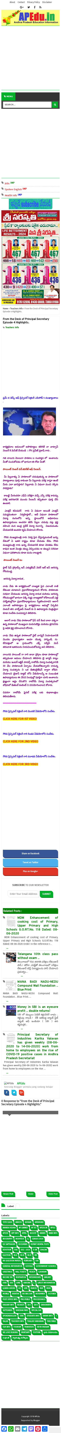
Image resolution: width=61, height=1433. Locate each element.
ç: (28, 1239)
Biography (7, 1239)
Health (32, 1272)
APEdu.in (43, 1228)
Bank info (53, 1233)
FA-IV (29, 1255)
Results (20, 1305)
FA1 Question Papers (12, 1261)
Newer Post (8, 1194)
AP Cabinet (23, 1228)
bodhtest (20, 1239)
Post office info (10, 1299)
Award (43, 1233)
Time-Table (51, 1321)
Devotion (7, 1250)
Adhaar (28, 1222)
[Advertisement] (30, 59)
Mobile (6, 1294)
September (7, 1310)
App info (15, 1233)
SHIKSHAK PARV (22, 1310)
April (24, 1233)
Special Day (36, 1310)
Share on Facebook (30, 853)
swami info (48, 1316)
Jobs (14, 183)
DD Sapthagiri (9, 1244)
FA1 (36, 1255)
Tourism (17, 1327)
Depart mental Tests (40, 1244)
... (7, 947)
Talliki (5, 1321)
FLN (37, 1261)
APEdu (21, 1083)
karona (27, 1283)
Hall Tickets (20, 1272)
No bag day (27, 1294)
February (28, 1261)
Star (22, 1316)
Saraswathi (46, 1305)
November (40, 1294)
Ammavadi (39, 1222)
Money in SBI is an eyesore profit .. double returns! (37, 1009)
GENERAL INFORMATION (12, 1266)
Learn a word (9, 1288)
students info (33, 1316)
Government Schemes (46, 1266)
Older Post (53, 1194)
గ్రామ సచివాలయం (50, 1332)
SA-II (36, 1305)
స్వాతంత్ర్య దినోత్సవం (20, 1338)
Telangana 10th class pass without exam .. (37, 956)
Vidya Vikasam (43, 1327)
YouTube (36, 1332)
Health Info (18, 195)
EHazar (43, 1250)
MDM (48, 1288)
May (41, 1288)
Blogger (36, 1420)
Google (29, 1266)
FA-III (22, 1255)
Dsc (16, 1250)
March (34, 1288)
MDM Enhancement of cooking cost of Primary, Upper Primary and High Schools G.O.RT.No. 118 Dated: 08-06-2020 (32, 926)
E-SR (35, 1250)
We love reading (10, 1332)
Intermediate (35, 1277)
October (52, 1294)
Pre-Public (25, 1299)
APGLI (52, 1228)
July (11, 1283)
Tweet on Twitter (30, 862)
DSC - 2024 (25, 1250)
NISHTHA (15, 1294)
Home (30, 1194)
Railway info (8, 1305)
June (18, 1283)
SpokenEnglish (9, 1316)
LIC (19, 1288)
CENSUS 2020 (37, 1239)
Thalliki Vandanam (35, 1321)
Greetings (7, 1272)
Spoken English (21, 189)
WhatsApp (25, 1332)
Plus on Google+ (30, 871)
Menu (9, 96)
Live (25, 1288)
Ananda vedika (9, 1228)
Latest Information (46, 1283)
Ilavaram (42, 1272)
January (47, 1277)
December (22, 1244)
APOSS (5, 1233)
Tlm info (6, 1327)
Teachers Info (12, 327)
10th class (7, 1222)
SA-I (29, 1305)
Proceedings (39, 1299)
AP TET (33, 1228)
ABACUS (18, 1222)
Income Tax (8, 1277)
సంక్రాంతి (6, 1338)
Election (7, 1255)
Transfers (29, 1327)
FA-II (15, 1255)
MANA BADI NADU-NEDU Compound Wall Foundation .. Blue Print (37, 986)
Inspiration (21, 1277)
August (33, 1233)
